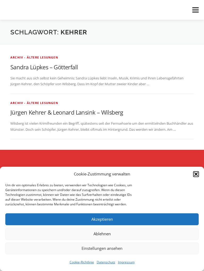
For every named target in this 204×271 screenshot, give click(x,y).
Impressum (126, 262)
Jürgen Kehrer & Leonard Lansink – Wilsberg (66, 112)
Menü (195, 9)
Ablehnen (102, 233)
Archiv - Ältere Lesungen (34, 57)
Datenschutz (106, 262)
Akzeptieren (102, 219)
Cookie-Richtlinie (82, 262)
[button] (196, 174)
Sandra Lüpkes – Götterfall (44, 67)
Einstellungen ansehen (102, 248)
